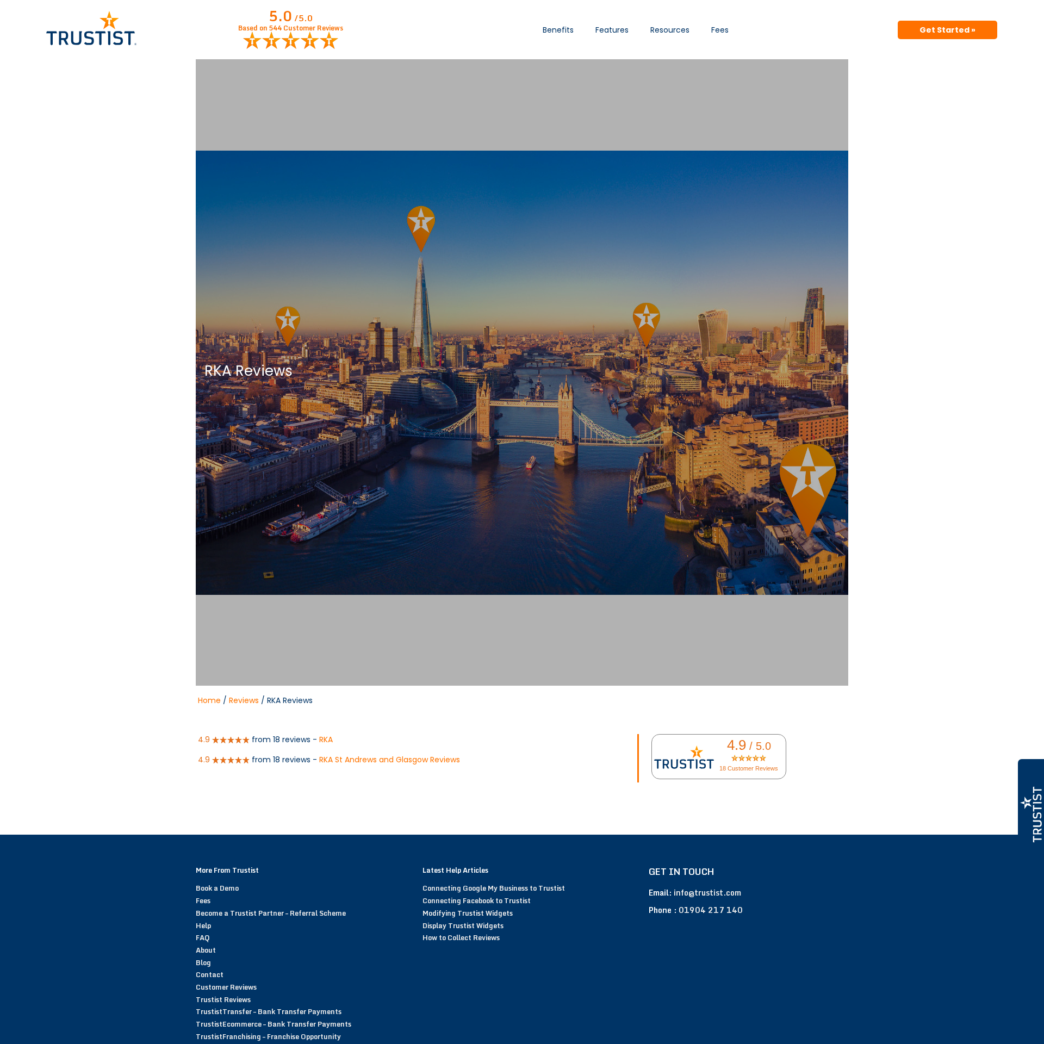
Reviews (244, 700)
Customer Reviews (226, 986)
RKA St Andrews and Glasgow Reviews (389, 759)
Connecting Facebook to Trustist (476, 900)
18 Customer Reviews (748, 768)
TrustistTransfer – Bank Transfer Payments (268, 1011)
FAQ (203, 937)
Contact (209, 974)
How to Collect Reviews (461, 937)
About (206, 949)
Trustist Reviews (223, 999)
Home (209, 700)
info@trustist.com (707, 892)
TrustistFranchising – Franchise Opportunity (268, 1036)
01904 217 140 (711, 910)
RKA (326, 739)
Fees (720, 29)
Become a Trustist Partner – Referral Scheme (271, 913)
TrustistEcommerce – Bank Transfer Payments (273, 1023)
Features (612, 29)
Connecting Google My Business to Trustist (493, 888)
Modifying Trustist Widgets (467, 913)
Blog (203, 962)
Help (203, 925)
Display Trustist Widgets (463, 925)
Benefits (558, 29)
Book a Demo (217, 888)
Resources (669, 29)
